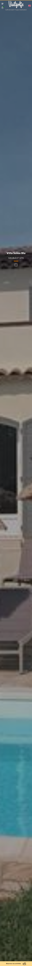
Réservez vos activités (13, 963)
